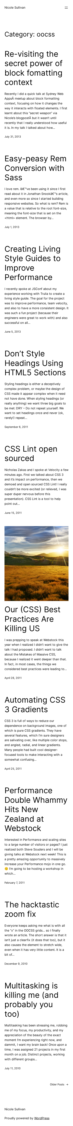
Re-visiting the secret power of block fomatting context (33, 68)
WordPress (41, 1118)
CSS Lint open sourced (30, 453)
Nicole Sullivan (14, 7)
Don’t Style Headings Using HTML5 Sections (35, 363)
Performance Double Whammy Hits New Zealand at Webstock (35, 809)
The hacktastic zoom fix (31, 909)
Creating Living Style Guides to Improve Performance (32, 263)
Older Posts (59, 1084)
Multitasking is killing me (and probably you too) (31, 1000)
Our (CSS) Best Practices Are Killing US (32, 619)
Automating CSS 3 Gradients (35, 704)
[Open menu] (66, 7)
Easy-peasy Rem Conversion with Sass (35, 168)
